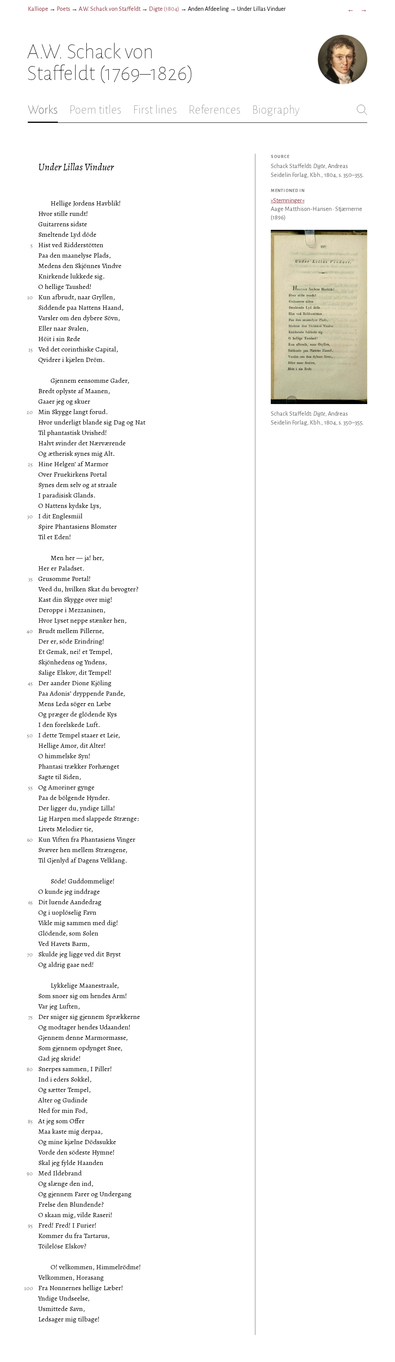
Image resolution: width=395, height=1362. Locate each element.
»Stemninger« (287, 200)
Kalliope (38, 9)
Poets (63, 9)
